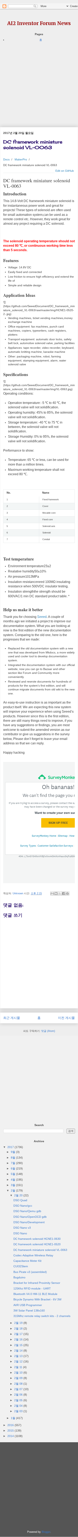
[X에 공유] (60, 893)
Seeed (42, 616)
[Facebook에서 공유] (64, 893)
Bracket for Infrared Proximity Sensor (36, 1282)
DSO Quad (20, 1200)
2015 (11, 1430)
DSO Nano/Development (29, 1222)
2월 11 (18, 1367)
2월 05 (18, 1400)
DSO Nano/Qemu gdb (27, 1211)
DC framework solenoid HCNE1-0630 (37, 1238)
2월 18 (18, 1328)
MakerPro (21, 159)
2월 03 (18, 1411)
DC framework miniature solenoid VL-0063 (40, 1250)
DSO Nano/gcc (22, 1205)
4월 (13, 1179)
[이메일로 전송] (52, 893)
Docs (6, 159)
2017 (11, 1147)
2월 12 (18, 1361)
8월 (13, 1157)
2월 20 (18, 1195)
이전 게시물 (66, 1018)
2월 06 (18, 1394)
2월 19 (18, 1322)
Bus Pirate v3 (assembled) (30, 1272)
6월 (13, 1168)
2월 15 (18, 1345)
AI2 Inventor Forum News (39, 23)
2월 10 (18, 1372)
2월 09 (18, 1378)
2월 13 (18, 1356)
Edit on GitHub (64, 170)
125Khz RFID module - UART (32, 1288)
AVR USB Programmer (27, 1305)
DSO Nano (20, 1233)
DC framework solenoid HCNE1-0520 (37, 1244)
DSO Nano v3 (22, 1227)
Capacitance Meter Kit (27, 1260)
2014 (11, 1436)
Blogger (46, 1531)
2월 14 (18, 1350)
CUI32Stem (20, 1266)
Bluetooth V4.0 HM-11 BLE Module (35, 1294)
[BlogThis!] (56, 893)
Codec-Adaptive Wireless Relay (33, 1255)
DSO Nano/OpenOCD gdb (30, 1216)
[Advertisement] (39, 81)
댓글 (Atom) (48, 1030)
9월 (13, 1152)
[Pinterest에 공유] (67, 893)
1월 (13, 1418)
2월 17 (18, 1334)
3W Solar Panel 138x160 (29, 1310)
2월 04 (18, 1405)
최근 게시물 (11, 1018)
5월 (13, 1174)
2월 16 (18, 1339)
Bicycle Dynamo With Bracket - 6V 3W (37, 1299)
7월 (13, 1163)
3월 (13, 1185)
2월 (13, 1190)
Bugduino (19, 1277)
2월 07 (18, 1389)
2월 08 (18, 1383)
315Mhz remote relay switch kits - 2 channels (41, 1316)
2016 (11, 1425)
